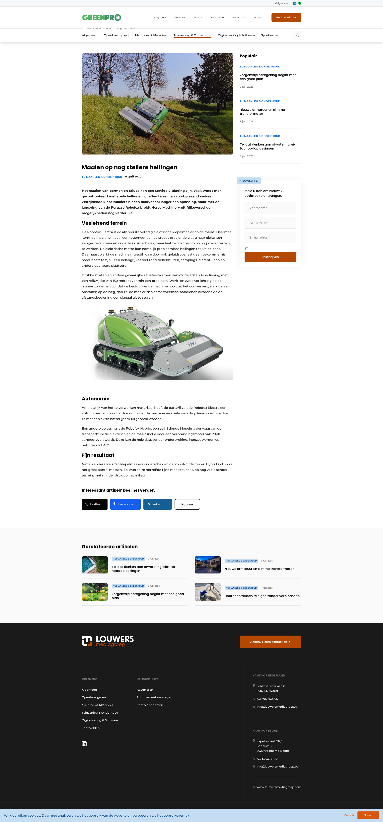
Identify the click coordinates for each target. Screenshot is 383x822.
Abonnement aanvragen (154, 697)
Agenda (259, 17)
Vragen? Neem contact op (268, 642)
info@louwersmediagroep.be (278, 766)
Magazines (160, 17)
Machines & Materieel (151, 35)
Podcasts (180, 17)
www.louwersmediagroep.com (279, 787)
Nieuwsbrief (239, 17)
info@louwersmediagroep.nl (277, 706)
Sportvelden (270, 35)
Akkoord (368, 815)
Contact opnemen (150, 705)
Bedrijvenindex (286, 17)
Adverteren (217, 17)
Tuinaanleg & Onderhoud (192, 35)
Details (349, 815)
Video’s (197, 17)
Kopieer (187, 504)
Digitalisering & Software (236, 35)
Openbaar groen (116, 35)
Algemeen (89, 35)
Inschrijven (270, 257)
